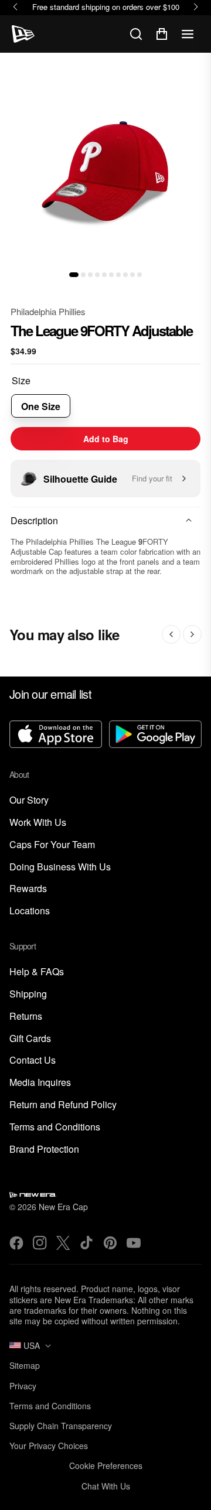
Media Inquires (40, 1083)
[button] (74, 274)
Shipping (28, 994)
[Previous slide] (171, 634)
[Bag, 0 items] (161, 34)
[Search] (136, 34)
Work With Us (37, 823)
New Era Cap (63, 1206)
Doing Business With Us (60, 867)
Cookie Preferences (105, 1465)
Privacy (22, 1386)
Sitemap (24, 1365)
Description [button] (34, 520)
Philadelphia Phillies (48, 311)
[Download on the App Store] (55, 735)
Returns (25, 1016)
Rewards (28, 889)
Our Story (29, 800)
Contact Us (32, 1060)
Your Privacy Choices (48, 1445)
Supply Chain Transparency (60, 1425)
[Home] (23, 34)
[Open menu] (187, 34)
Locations (29, 911)
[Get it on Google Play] (155, 735)
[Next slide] (192, 634)
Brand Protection (44, 1149)
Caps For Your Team (52, 845)
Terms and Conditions (54, 1127)
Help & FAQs (36, 972)
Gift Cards (30, 1039)
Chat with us (105, 1486)
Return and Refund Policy (63, 1105)
